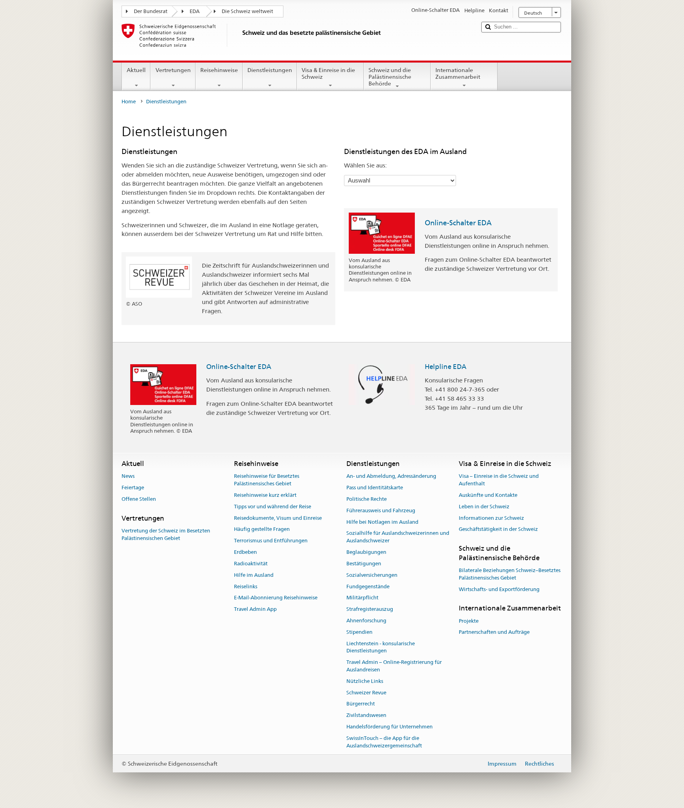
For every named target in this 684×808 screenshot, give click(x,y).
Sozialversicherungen (371, 575)
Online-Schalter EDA (458, 223)
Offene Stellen (139, 499)
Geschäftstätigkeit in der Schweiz (498, 529)
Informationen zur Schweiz (491, 518)
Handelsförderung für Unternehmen (389, 727)
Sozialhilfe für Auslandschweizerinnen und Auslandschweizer (397, 537)
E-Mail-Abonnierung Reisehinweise (275, 598)
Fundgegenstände (368, 586)
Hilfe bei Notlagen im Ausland (382, 522)
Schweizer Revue (366, 693)
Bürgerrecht (360, 704)
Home (129, 102)
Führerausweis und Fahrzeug (380, 510)
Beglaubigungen (366, 552)
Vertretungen (173, 70)
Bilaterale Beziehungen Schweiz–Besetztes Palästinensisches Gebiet (509, 574)
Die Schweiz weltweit (247, 11)
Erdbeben (245, 552)
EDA (195, 11)
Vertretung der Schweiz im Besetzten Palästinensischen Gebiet (166, 534)
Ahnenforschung (366, 621)
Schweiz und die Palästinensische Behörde (390, 76)
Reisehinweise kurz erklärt (265, 495)
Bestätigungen (363, 564)
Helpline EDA (445, 367)
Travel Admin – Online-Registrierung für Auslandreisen (394, 666)
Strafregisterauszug (369, 609)
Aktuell (136, 70)
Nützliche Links (364, 681)
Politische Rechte (366, 499)
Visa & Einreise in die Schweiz (328, 73)
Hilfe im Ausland (254, 575)
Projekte (469, 621)
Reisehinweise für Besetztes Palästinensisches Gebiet (266, 480)
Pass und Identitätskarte (374, 488)
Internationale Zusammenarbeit (457, 73)
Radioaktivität (251, 564)
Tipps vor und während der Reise (272, 507)
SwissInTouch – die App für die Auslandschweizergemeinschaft (384, 742)
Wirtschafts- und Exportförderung (499, 589)
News (128, 476)
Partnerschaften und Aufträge (494, 632)
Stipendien (359, 632)
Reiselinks (245, 586)
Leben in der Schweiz (484, 507)
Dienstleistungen (269, 70)
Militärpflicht (362, 598)
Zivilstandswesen (366, 715)
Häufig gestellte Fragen (262, 529)
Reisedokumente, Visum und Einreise (278, 518)
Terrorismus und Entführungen (271, 541)
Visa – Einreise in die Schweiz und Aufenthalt (499, 480)
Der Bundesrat (150, 11)
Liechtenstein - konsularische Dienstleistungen (380, 647)
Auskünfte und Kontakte (488, 495)
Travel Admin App (255, 609)
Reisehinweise (219, 70)
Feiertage (133, 488)
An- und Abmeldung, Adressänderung (391, 476)
